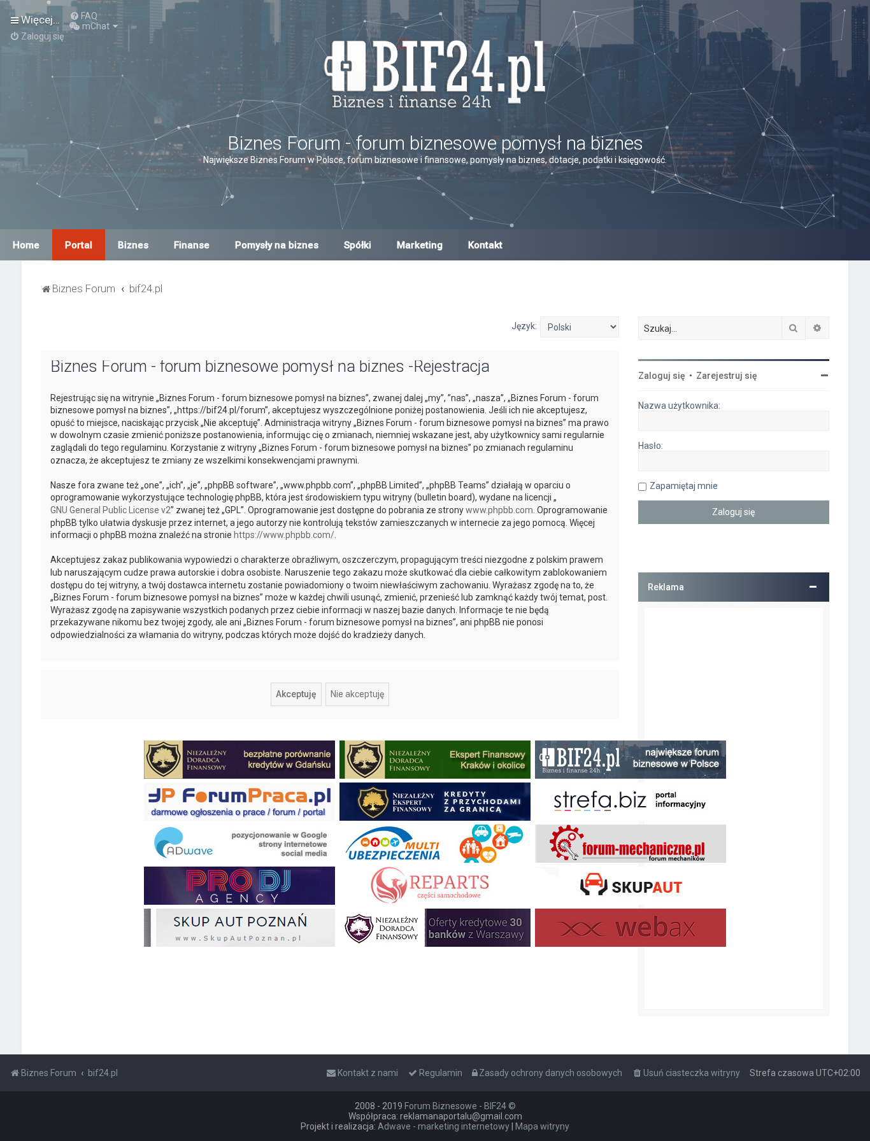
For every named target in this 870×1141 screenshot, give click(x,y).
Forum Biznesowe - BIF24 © (460, 1106)
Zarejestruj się (726, 376)
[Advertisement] (733, 809)
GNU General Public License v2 (110, 510)
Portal (78, 245)
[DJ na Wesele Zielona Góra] (239, 886)
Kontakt (485, 245)
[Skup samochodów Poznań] (239, 928)
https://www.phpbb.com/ (284, 535)
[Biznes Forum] (435, 72)
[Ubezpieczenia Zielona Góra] (435, 844)
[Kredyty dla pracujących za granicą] (435, 802)
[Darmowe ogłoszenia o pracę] (239, 802)
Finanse (192, 245)
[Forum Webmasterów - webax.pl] (630, 928)
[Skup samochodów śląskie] (630, 886)
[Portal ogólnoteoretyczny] (630, 802)
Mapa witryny (542, 1126)
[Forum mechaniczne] (630, 844)
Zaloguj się (661, 376)
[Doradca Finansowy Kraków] (435, 760)
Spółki (357, 245)
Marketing (420, 245)
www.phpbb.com (499, 510)
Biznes (133, 245)
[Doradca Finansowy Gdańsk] (239, 760)
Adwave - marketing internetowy (444, 1126)
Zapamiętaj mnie (684, 486)
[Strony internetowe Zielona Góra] (239, 844)
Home (26, 245)
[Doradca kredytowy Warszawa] (435, 928)
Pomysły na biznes (276, 245)
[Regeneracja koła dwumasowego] (435, 886)
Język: (524, 326)
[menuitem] (83, 16)
